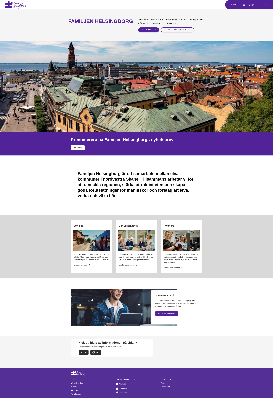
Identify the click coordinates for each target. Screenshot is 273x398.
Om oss (74, 379)
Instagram (123, 388)
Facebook (123, 393)
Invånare (74, 387)
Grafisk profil (165, 387)
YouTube (122, 384)
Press (163, 383)
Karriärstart (164, 295)
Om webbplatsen (167, 379)
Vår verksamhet (77, 383)
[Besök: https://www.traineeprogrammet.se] (124, 307)
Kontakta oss (76, 394)
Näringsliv (74, 390)
